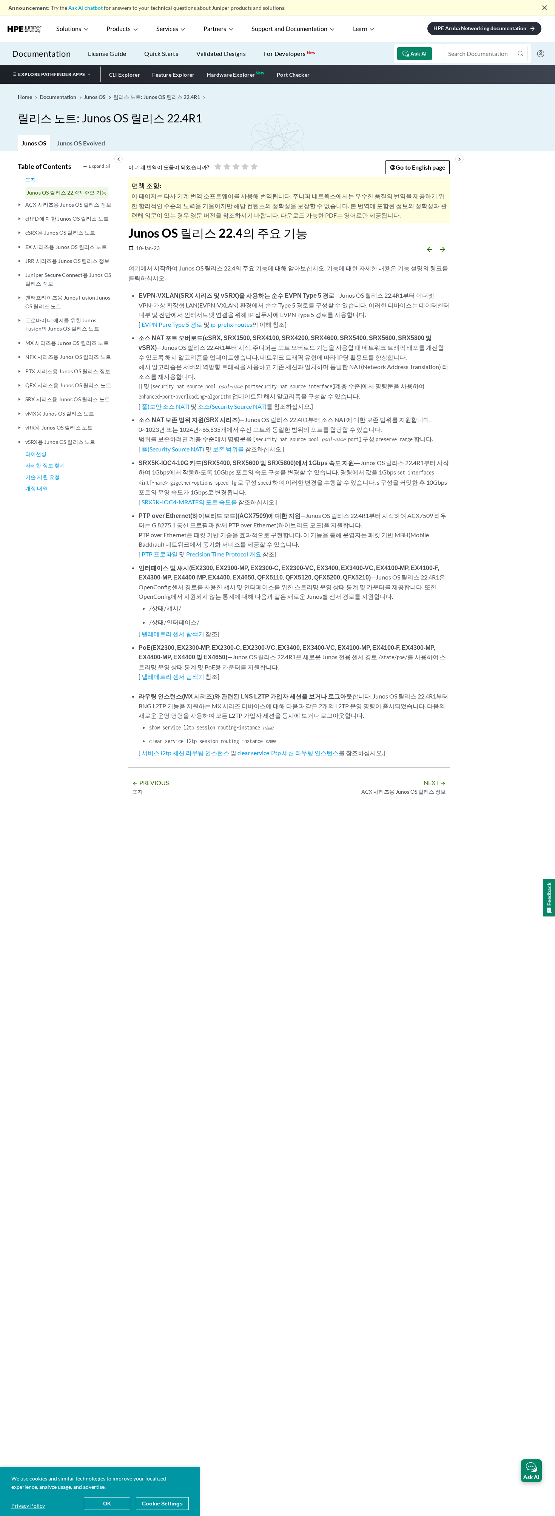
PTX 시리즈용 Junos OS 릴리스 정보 (67, 371)
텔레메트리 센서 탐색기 (173, 633)
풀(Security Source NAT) (173, 449)
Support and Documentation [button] (289, 29)
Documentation (41, 53)
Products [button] (118, 29)
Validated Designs (221, 53)
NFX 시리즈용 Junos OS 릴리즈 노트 (68, 357)
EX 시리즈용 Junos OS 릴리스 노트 (66, 247)
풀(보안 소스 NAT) (166, 406)
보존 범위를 (228, 449)
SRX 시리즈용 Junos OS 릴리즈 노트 (67, 399)
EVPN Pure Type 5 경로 (172, 324)
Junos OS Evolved (81, 143)
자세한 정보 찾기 (45, 465)
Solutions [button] (68, 29)
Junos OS (34, 143)
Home (25, 97)
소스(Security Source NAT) (232, 406)
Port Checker (293, 74)
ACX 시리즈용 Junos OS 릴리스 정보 (68, 204)
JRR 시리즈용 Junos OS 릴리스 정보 (67, 261)
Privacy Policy (28, 1505)
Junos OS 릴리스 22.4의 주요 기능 (67, 192)
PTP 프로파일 (160, 554)
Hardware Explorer (231, 74)
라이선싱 (36, 454)
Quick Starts (161, 53)
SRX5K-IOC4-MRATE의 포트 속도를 (189, 501)
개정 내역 (36, 488)
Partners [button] (215, 29)
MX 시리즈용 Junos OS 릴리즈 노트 (67, 343)
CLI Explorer (124, 74)
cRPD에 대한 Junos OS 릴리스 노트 (67, 218)
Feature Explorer (173, 74)
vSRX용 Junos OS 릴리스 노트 (60, 442)
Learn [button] (360, 29)
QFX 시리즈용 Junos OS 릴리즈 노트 (68, 385)
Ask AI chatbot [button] (85, 8)
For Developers (289, 53)
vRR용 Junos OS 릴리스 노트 (58, 427)
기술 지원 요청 (42, 477)
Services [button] (167, 29)
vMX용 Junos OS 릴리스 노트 (59, 413)
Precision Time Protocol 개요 (223, 554)
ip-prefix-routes (231, 324)
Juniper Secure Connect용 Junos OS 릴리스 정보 (68, 279)
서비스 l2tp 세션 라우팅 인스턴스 (185, 752)
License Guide (107, 53)
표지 (30, 179)
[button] (531, 1470)
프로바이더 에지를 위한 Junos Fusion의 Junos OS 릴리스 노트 (62, 324)
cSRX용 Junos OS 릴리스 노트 (60, 232)
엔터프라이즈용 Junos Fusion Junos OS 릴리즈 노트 (67, 301)
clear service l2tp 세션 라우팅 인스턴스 (288, 752)
